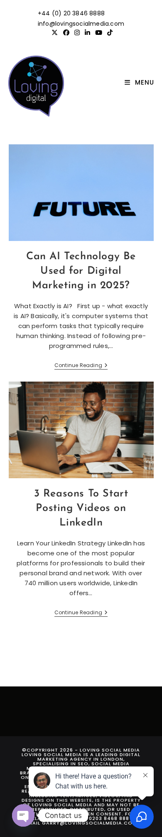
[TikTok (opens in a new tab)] (109, 32)
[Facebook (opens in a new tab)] (66, 32)
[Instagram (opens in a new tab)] (77, 32)
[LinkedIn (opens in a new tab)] (87, 32)
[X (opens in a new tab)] (54, 32)
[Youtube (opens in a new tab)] (99, 32)
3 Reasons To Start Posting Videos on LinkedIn (81, 508)
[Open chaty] (23, 815)
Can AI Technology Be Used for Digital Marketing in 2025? (81, 271)
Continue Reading (81, 366)
